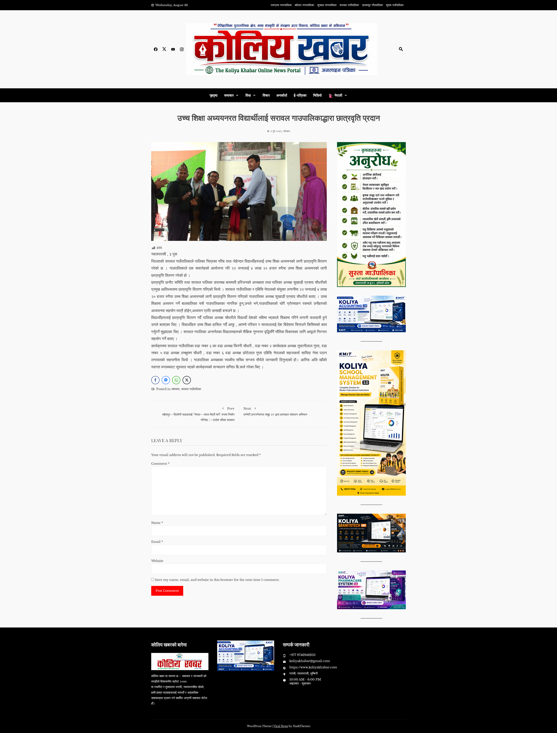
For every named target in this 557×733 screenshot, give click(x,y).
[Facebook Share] (155, 380)
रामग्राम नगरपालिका (281, 5)
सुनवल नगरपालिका (327, 5)
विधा (248, 95)
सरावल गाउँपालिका (349, 5)
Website (157, 561)
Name (157, 523)
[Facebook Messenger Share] (166, 380)
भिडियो (317, 95)
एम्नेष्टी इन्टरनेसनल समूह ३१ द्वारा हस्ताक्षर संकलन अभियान (275, 411)
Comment (160, 464)
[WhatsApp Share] (176, 380)
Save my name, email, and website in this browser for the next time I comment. (217, 580)
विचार (266, 95)
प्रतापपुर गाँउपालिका (372, 5)
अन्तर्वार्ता (281, 95)
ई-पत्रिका (300, 95)
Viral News (281, 726)
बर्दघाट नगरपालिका (304, 5)
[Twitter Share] (187, 380)
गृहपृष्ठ (214, 95)
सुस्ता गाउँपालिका (395, 5)
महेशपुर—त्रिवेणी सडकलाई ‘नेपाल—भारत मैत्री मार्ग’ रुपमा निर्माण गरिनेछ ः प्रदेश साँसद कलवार (198, 414)
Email (157, 542)
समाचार (229, 95)
